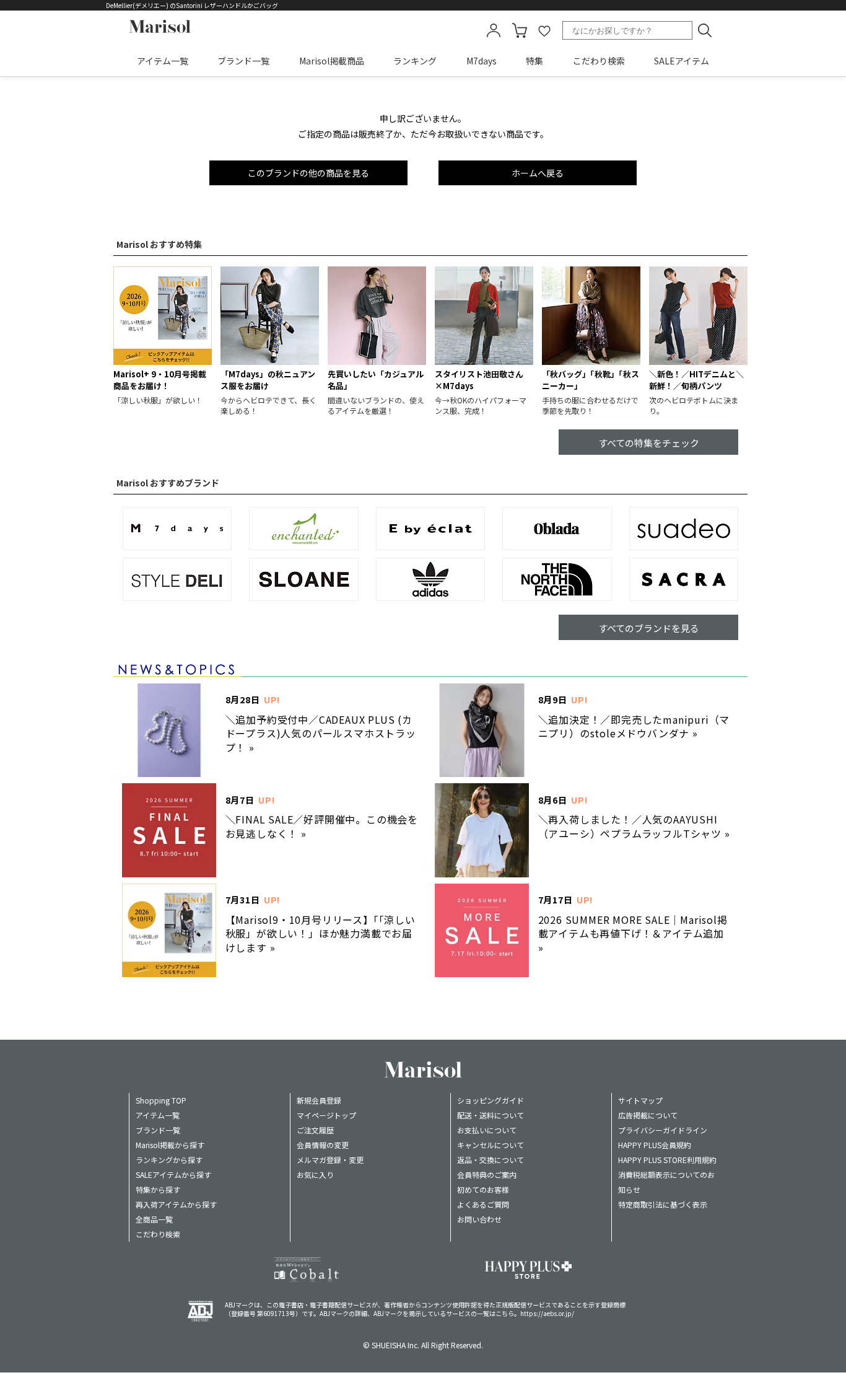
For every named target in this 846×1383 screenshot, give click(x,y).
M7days (481, 61)
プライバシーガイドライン (662, 1130)
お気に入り (315, 1174)
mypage (493, 30)
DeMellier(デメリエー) (138, 5)
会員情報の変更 (323, 1144)
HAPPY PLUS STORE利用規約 (667, 1159)
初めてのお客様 (483, 1189)
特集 (534, 61)
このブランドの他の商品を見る (308, 173)
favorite (544, 30)
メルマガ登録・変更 (330, 1159)
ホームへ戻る (538, 173)
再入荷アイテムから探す (176, 1204)
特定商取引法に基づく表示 (662, 1204)
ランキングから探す (169, 1159)
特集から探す (158, 1189)
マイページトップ (326, 1115)
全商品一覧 (154, 1219)
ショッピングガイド (490, 1100)
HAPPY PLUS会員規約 (654, 1144)
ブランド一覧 (243, 61)
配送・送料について (490, 1115)
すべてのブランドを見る (648, 627)
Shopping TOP (161, 1100)
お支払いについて (487, 1130)
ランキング (415, 61)
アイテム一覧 (162, 61)
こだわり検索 (599, 61)
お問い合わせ (479, 1219)
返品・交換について (490, 1159)
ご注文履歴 (315, 1130)
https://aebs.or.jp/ (547, 1313)
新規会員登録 (319, 1100)
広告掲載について (648, 1115)
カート (519, 30)
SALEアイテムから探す (173, 1174)
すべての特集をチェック (648, 442)
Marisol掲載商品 (331, 61)
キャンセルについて (490, 1144)
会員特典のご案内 (487, 1174)
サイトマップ (640, 1100)
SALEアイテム (681, 61)
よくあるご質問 (483, 1204)
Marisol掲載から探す (170, 1144)
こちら (504, 1313)
